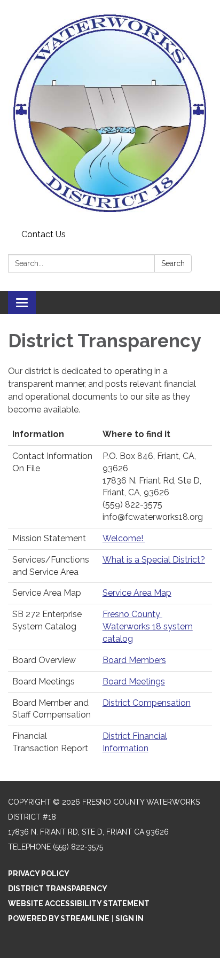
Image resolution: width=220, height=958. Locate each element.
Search (173, 263)
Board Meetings (134, 681)
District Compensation (147, 703)
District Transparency (57, 888)
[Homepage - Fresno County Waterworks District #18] (110, 113)
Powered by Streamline (58, 918)
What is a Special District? (154, 560)
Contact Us (43, 234)
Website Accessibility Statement (79, 903)
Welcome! (124, 538)
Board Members (134, 660)
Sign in (129, 918)
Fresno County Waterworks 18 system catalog (148, 626)
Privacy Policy (38, 873)
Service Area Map (137, 593)
